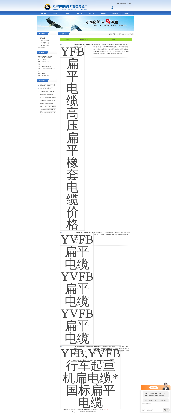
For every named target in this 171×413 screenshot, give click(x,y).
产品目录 (42, 33)
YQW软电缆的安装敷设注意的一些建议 (47, 92)
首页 (110, 34)
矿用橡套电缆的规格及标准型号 (47, 111)
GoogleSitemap (76, 412)
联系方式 (42, 52)
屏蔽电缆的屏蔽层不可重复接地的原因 (47, 86)
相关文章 (42, 80)
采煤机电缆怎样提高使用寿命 (47, 114)
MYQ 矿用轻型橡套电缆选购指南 (48, 99)
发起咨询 (166, 410)
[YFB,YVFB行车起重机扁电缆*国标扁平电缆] (90, 376)
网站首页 (43, 13)
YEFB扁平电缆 (45, 45)
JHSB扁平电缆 (45, 43)
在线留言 (124, 3)
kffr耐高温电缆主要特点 (47, 103)
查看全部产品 (41, 47)
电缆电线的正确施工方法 (47, 100)
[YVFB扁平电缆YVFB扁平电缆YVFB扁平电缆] (76, 287)
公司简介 (55, 13)
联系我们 (129, 3)
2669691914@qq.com (47, 76)
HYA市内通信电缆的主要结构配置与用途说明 (47, 89)
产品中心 (67, 13)
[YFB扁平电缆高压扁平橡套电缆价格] (72, 136)
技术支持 (91, 13)
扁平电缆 (121, 34)
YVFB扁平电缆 (45, 40)
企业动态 (103, 13)
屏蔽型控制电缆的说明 (46, 94)
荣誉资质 (79, 13)
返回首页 (119, 3)
